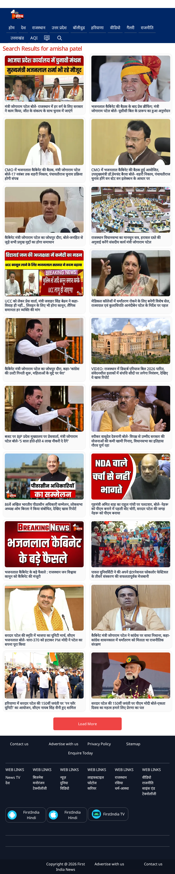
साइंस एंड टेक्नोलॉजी (149, 791)
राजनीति (147, 27)
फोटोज (92, 782)
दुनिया (64, 782)
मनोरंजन (38, 782)
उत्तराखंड (17, 38)
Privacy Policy (99, 743)
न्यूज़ (63, 777)
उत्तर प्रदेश (59, 27)
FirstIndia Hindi (31, 815)
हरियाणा (97, 27)
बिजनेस (38, 777)
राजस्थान (38, 27)
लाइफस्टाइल (96, 777)
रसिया (119, 782)
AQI (34, 38)
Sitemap (133, 743)
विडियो (64, 788)
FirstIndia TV (114, 814)
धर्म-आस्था (122, 788)
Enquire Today (80, 752)
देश (23, 27)
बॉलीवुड (79, 27)
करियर (92, 788)
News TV (12, 777)
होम (12, 27)
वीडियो (115, 27)
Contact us (19, 743)
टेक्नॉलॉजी (40, 788)
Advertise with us (63, 743)
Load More (87, 723)
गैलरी (130, 27)
